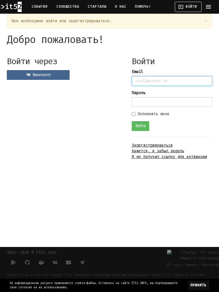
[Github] (27, 262)
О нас (120, 7)
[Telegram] (82, 262)
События (40, 7)
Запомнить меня (153, 113)
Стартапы (97, 7)
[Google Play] (14, 262)
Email (137, 71)
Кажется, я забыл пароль (158, 151)
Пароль (138, 92)
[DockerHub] (41, 262)
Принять (198, 285)
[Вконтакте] (55, 262)
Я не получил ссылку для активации (169, 156)
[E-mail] (68, 262)
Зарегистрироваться (152, 145)
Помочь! (143, 7)
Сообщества (68, 7)
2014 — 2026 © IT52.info (31, 252)
